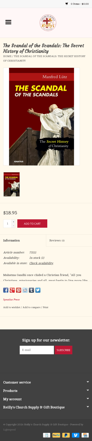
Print (45, 307)
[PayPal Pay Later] (65, 434)
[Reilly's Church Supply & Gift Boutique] (54, 22)
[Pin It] (18, 290)
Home (7, 56)
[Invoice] (46, 434)
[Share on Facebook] (5, 290)
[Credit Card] (84, 434)
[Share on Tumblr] (31, 290)
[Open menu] (8, 22)
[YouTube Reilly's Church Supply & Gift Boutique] (49, 363)
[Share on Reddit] (25, 290)
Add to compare (32, 307)
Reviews (56, 240)
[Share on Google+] (12, 290)
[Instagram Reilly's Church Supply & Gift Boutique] (57, 363)
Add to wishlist (12, 307)
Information (11, 240)
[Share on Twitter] (37, 290)
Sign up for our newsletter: (46, 340)
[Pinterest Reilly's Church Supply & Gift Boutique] (42, 363)
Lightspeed (9, 429)
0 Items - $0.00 (79, 3)
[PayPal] (56, 434)
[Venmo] (75, 434)
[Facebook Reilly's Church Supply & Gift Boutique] (34, 363)
